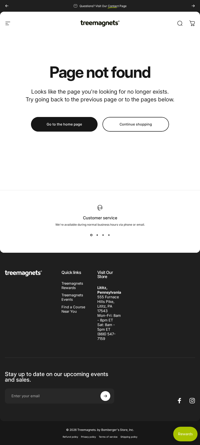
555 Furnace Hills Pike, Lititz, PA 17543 (108, 304)
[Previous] (6, 6)
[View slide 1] (91, 235)
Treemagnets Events (72, 297)
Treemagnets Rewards (72, 285)
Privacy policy (88, 436)
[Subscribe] (105, 396)
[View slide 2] (97, 235)
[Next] (193, 6)
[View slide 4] (109, 235)
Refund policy (70, 436)
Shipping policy (128, 436)
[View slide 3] (103, 235)
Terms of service (108, 436)
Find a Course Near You (73, 309)
